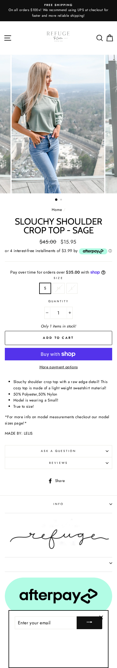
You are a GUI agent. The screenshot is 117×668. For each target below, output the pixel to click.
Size (58, 278)
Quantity (58, 301)
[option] (58, 10)
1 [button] (56, 199)
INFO (58, 504)
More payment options (58, 367)
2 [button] (61, 200)
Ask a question (58, 451)
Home (57, 209)
